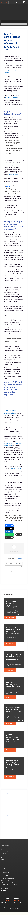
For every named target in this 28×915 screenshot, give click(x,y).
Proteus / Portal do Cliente (4, 2)
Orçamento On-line (10, 2)
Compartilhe (19, 614)
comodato (16, 464)
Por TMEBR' (17, 53)
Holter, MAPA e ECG (15, 468)
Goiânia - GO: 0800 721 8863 (7, 878)
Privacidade (3, 853)
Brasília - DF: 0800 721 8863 (7, 882)
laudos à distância (11, 125)
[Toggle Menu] (25, 21)
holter (8, 186)
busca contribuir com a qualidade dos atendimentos (12, 443)
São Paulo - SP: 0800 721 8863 (8, 880)
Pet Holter (3, 870)
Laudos (2, 859)
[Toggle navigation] (25, 8)
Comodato (3, 863)
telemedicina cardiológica (12, 97)
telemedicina (8, 484)
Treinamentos (7, 2)
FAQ (2, 849)
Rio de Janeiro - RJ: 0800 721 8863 (9, 884)
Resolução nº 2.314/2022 (15, 174)
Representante (2, 2)
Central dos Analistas (5, 872)
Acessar (21, 558)
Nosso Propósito (5, 845)
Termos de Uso (4, 851)
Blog (2, 847)
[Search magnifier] (26, 23)
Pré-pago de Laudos (6, 868)
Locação (3, 861)
